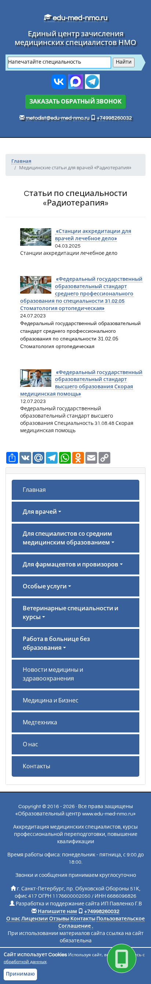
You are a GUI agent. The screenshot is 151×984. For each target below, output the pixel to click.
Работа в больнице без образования (56, 643)
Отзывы (59, 918)
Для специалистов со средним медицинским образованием (67, 538)
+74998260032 (114, 118)
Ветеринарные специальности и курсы (70, 613)
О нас (30, 744)
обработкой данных (25, 962)
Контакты (36, 766)
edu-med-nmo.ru (79, 18)
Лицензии (34, 918)
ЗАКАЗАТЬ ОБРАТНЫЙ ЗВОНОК (75, 102)
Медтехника (40, 722)
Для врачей (40, 512)
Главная (34, 490)
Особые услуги (45, 586)
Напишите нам (57, 911)
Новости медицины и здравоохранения (53, 674)
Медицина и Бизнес (50, 701)
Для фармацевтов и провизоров (70, 565)
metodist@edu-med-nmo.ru (57, 118)
